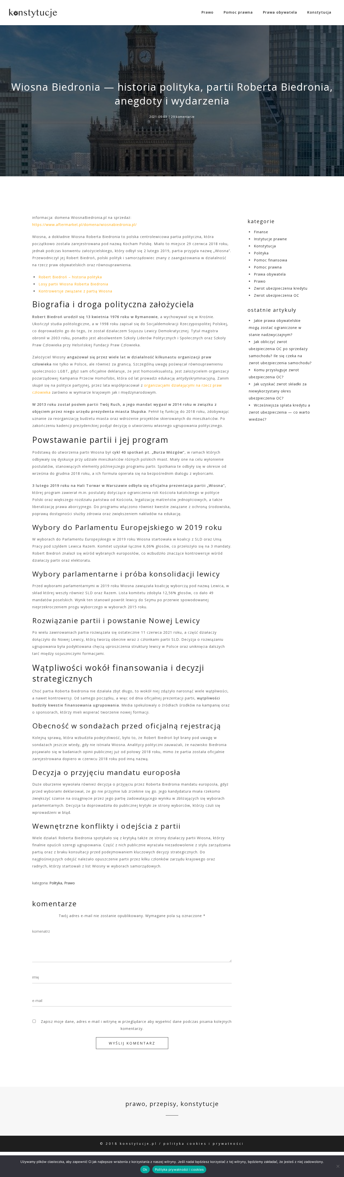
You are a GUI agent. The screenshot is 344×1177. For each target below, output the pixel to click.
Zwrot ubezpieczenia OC (276, 295)
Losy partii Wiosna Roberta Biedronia (73, 284)
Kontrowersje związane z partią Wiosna (75, 291)
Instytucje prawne (270, 239)
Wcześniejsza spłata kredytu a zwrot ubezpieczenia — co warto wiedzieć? (279, 412)
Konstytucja (319, 12)
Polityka (55, 883)
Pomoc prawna (238, 12)
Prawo (207, 12)
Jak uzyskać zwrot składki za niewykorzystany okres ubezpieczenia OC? (278, 391)
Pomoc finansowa (270, 260)
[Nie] (337, 1166)
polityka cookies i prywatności (203, 1143)
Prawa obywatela (280, 12)
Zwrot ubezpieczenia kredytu (280, 288)
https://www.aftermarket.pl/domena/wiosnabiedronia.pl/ (84, 224)
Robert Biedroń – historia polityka (70, 277)
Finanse (261, 231)
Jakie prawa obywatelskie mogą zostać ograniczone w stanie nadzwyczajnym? (275, 327)
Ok (145, 1169)
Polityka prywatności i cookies (179, 1169)
